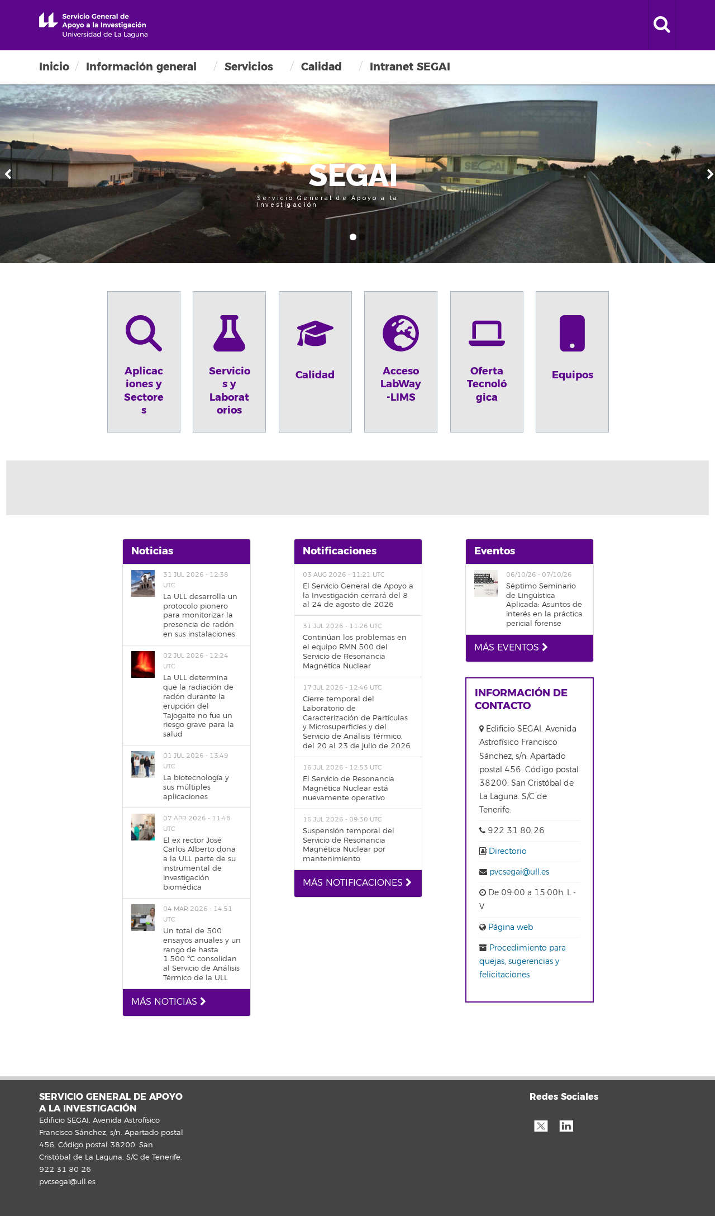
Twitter (541, 1125)
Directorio (508, 851)
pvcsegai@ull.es (519, 872)
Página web (509, 927)
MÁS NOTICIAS (165, 1002)
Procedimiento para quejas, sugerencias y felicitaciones (522, 961)
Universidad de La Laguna (93, 25)
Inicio (54, 67)
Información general (141, 67)
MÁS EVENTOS (508, 647)
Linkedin (566, 1125)
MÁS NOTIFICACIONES (354, 883)
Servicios (249, 67)
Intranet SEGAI (410, 67)
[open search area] (662, 25)
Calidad (321, 67)
